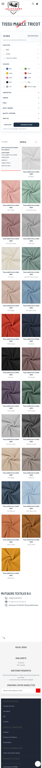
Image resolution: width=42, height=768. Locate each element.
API (4, 716)
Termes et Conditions (10, 737)
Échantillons (7, 742)
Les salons (6, 711)
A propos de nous (8, 706)
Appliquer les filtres (26, 124)
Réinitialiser (7, 125)
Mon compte (21, 665)
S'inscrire (21, 663)
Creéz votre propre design (11, 753)
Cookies (5, 732)
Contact (5, 721)
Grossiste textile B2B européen (11, 763)
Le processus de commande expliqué (21, 680)
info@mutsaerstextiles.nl (17, 601)
